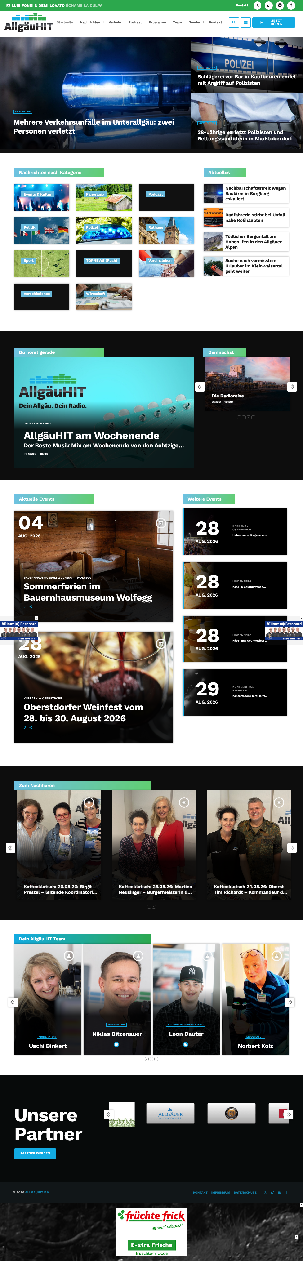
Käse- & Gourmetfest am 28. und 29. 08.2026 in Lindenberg (250, 586)
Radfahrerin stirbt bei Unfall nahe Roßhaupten (255, 217)
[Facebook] (291, 5)
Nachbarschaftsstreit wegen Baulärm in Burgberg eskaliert (255, 193)
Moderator (116, 1036)
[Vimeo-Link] (28, 22)
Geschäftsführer (255, 1024)
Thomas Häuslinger (256, 1034)
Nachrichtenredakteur (48, 1024)
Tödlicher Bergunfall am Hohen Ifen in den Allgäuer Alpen (253, 242)
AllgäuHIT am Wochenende (91, 435)
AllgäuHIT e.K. (37, 1192)
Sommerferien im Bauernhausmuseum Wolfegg (88, 592)
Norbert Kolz (117, 1046)
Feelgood (219, 381)
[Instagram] (280, 5)
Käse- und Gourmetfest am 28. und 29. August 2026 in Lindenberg (250, 640)
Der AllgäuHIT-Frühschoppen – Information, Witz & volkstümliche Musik (245, 395)
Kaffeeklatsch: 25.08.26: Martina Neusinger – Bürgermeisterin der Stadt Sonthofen (153, 892)
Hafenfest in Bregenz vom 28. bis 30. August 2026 (250, 535)
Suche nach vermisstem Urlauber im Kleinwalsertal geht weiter (254, 266)
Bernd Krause (186, 1034)
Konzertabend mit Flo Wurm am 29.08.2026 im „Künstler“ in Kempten (250, 696)
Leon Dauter (48, 1034)
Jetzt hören (271, 22)
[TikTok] (269, 5)
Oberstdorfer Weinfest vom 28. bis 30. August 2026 (83, 713)
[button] (239, 417)
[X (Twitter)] (258, 5)
